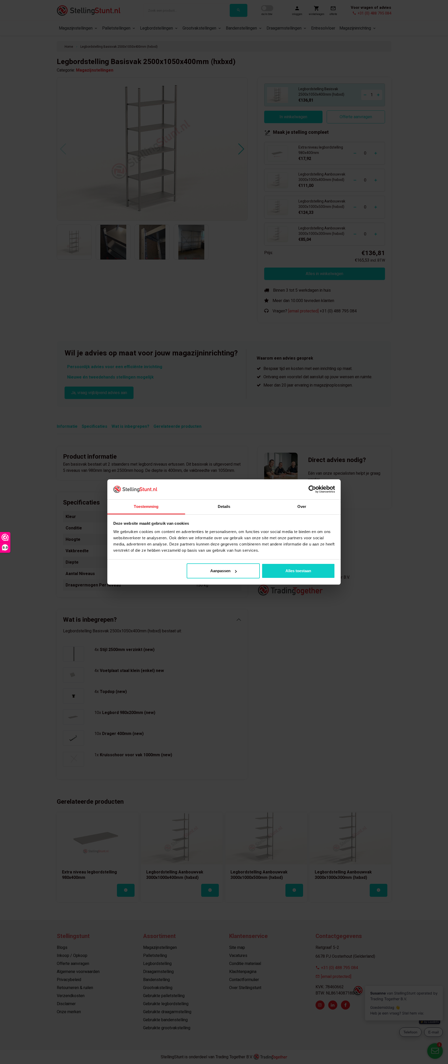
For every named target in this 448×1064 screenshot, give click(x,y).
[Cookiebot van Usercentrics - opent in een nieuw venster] (312, 489)
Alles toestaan (298, 571)
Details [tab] (224, 506)
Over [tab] (301, 506)
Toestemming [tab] (146, 506)
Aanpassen (220, 571)
